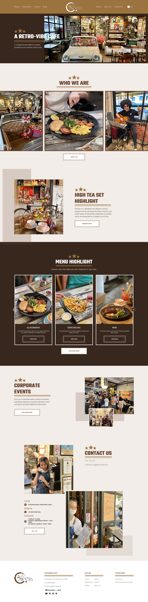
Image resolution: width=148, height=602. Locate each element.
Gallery (98, 7)
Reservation (26, 7)
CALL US (34, 531)
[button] (133, 310)
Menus (16, 7)
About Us (107, 7)
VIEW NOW (33, 339)
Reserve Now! (87, 223)
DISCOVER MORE (74, 351)
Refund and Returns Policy (124, 582)
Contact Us (118, 7)
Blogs (45, 7)
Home (87, 579)
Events (37, 7)
